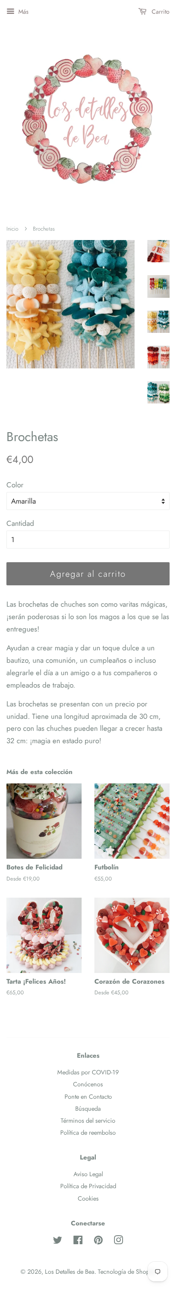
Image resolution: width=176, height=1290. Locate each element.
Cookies (88, 1198)
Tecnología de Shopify (126, 1271)
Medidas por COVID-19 (88, 1072)
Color (14, 485)
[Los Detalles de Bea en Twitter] (57, 1241)
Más (23, 11)
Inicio (12, 229)
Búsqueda (88, 1108)
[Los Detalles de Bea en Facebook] (78, 1241)
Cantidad (20, 523)
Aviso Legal (88, 1174)
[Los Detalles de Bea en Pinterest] (98, 1241)
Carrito (160, 11)
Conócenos (88, 1084)
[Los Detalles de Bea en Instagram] (118, 1241)
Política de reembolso (88, 1132)
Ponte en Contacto (88, 1096)
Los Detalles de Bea (69, 1271)
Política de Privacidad (88, 1186)
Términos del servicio (88, 1120)
